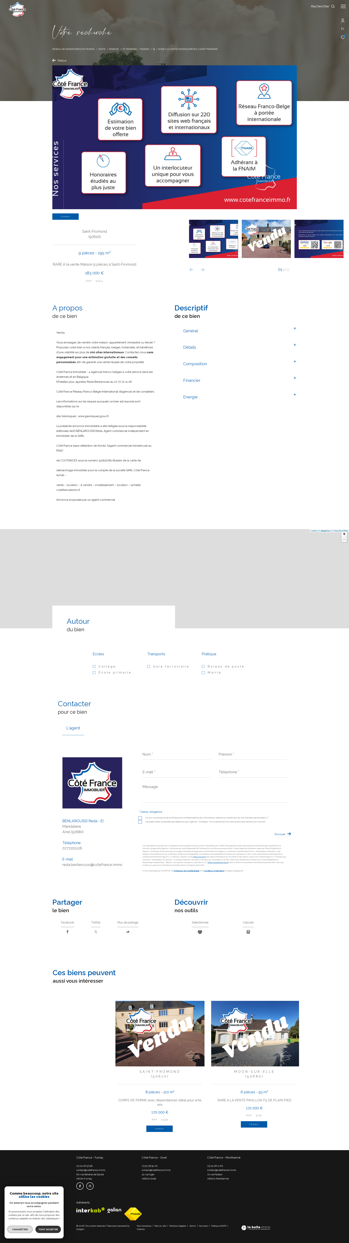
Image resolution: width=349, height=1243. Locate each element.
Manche (114, 49)
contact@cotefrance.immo (90, 1170)
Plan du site (161, 1226)
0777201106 (72, 848)
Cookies (141, 1229)
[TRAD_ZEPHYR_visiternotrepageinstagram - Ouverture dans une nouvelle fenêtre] (90, 1186)
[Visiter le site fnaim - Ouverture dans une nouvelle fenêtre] (133, 1213)
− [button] (344, 539)
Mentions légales (178, 1226)
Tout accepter (48, 1229)
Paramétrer (20, 1229)
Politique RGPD (218, 1226)
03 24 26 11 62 (215, 1166)
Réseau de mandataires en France (73, 49)
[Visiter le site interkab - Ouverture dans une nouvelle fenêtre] (90, 1209)
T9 (154, 49)
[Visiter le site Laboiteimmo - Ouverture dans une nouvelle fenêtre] (256, 1228)
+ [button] (344, 534)
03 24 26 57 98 (84, 1166)
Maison (144, 49)
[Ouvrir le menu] (343, 6)
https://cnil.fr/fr (199, 857)
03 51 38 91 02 (150, 1166)
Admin (192, 1226)
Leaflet (314, 530)
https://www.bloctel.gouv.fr (218, 862)
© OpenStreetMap (340, 530)
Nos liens (204, 1226)
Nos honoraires (144, 1226)
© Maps (324, 530)
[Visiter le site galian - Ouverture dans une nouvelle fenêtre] (114, 1210)
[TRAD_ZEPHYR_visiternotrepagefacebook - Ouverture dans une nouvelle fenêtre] (80, 1186)
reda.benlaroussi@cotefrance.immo (92, 864)
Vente (102, 49)
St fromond (130, 49)
